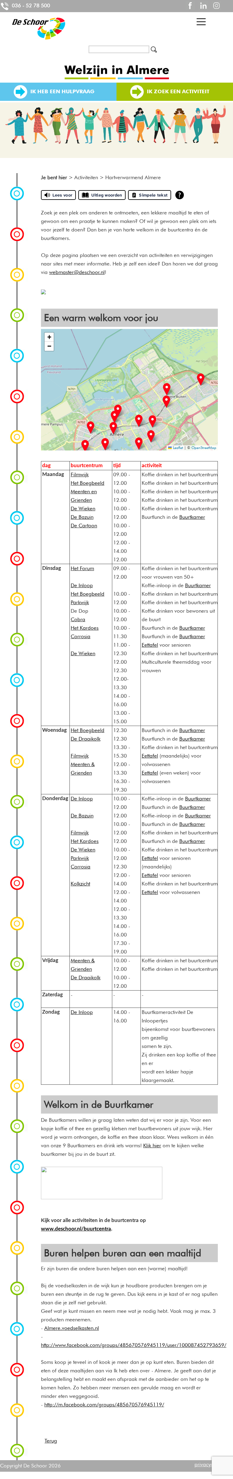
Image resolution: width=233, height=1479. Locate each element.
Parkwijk (80, 602)
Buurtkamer (192, 517)
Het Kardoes (85, 628)
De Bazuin (82, 517)
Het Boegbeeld (87, 483)
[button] (85, 446)
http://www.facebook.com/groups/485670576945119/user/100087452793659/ (133, 1345)
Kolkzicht (80, 884)
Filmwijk (80, 474)
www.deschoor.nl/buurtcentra (76, 1228)
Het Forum (82, 568)
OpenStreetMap (203, 447)
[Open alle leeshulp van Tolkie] (179, 195)
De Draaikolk (85, 739)
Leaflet (177, 447)
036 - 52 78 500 (30, 5)
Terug (51, 1441)
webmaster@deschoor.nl (77, 272)
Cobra (78, 619)
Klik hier (152, 1145)
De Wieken (83, 508)
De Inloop (82, 585)
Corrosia (80, 636)
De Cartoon (84, 525)
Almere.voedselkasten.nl (71, 1328)
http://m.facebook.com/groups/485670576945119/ (104, 1405)
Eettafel (150, 645)
